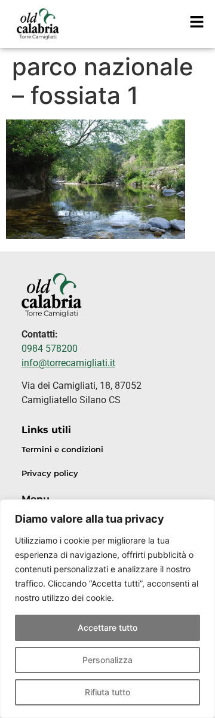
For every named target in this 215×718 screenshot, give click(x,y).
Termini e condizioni (62, 449)
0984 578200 (50, 348)
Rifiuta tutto (107, 692)
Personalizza (107, 660)
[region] (107, 608)
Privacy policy (50, 473)
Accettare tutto (107, 627)
